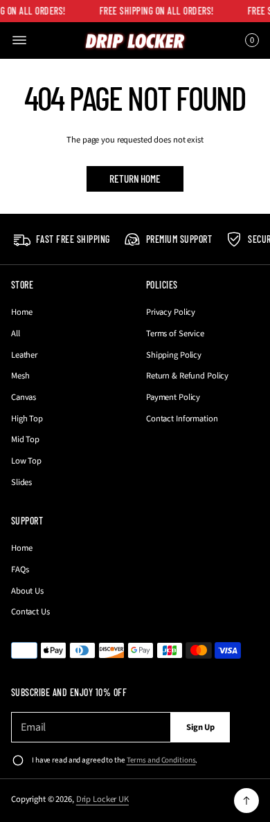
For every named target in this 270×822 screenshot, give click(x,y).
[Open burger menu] (19, 40)
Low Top (26, 461)
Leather (24, 355)
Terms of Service (175, 333)
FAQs (20, 569)
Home (22, 312)
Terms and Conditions (161, 760)
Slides (21, 482)
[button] (250, 40)
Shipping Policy (173, 355)
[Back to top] (246, 800)
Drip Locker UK (102, 799)
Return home (134, 178)
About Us (27, 591)
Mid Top (25, 439)
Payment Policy (173, 397)
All (15, 333)
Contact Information (182, 418)
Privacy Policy (170, 312)
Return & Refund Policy (187, 375)
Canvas (23, 397)
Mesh (20, 375)
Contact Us (30, 611)
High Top (27, 418)
